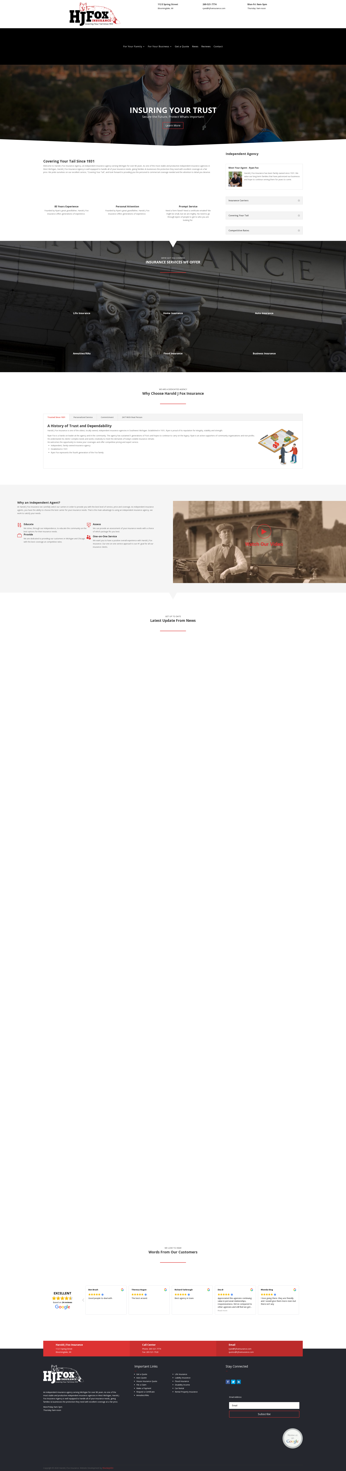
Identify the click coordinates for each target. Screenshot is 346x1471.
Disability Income (182, 1384)
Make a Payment (143, 1388)
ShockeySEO (107, 1468)
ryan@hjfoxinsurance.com (214, 8)
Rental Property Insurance (186, 1391)
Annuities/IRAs (142, 1395)
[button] (301, 1300)
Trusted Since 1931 (56, 417)
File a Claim (141, 1384)
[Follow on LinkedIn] (239, 1382)
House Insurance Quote (146, 1381)
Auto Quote (141, 1377)
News (195, 47)
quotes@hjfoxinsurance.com (241, 1352)
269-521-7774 (209, 4)
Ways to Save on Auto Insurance (65, 999)
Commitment (107, 417)
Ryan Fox (53, 812)
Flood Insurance (182, 1381)
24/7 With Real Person (132, 417)
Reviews (206, 47)
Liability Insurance (182, 1377)
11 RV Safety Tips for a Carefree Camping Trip (74, 1190)
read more (50, 820)
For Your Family (132, 47)
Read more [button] (265, 1310)
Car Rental (179, 1388)
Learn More (173, 125)
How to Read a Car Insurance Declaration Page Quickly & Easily (84, 808)
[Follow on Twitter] (233, 1382)
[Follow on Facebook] (228, 1382)
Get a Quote (182, 47)
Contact (218, 47)
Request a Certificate (145, 1391)
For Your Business (158, 47)
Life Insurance (181, 1374)
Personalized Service (83, 417)
